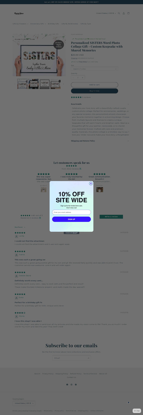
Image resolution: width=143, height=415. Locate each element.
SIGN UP (71, 219)
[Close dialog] (91, 183)
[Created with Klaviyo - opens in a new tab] (71, 233)
